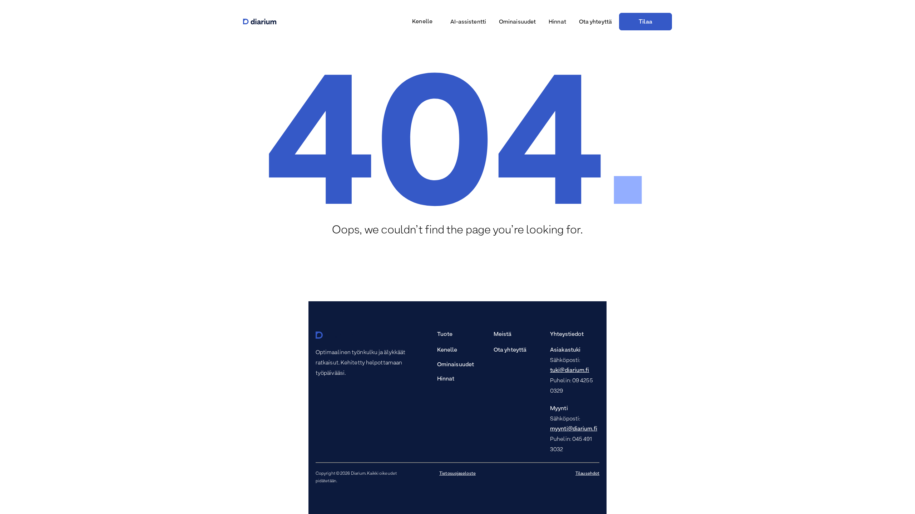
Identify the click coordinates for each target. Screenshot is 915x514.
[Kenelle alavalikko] (435, 22)
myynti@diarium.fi (573, 429)
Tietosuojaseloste (457, 474)
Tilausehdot (587, 474)
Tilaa (645, 22)
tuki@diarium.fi (569, 370)
